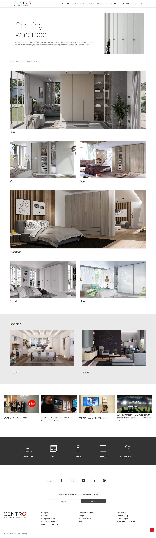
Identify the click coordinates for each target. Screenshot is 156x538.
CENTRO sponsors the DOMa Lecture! (94, 418)
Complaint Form (48, 519)
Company (45, 513)
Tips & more (28, 456)
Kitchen (66, 4)
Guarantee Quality (48, 521)
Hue (82, 301)
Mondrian (15, 251)
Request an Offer (86, 513)
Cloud (13, 301)
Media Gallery (122, 516)
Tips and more (85, 519)
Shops (81, 516)
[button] (78, 100)
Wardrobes (78, 4)
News (53, 456)
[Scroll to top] (152, 529)
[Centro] (22, 3)
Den (82, 181)
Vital (12, 181)
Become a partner (127, 456)
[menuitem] (66, 3)
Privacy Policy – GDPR (126, 521)
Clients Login (122, 519)
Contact (126, 4)
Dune (13, 132)
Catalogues (103, 456)
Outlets (115, 4)
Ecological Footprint (49, 524)
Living (91, 4)
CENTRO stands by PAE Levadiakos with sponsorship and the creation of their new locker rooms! (134, 417)
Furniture (102, 4)
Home (12, 61)
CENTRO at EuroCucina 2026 (15, 418)
